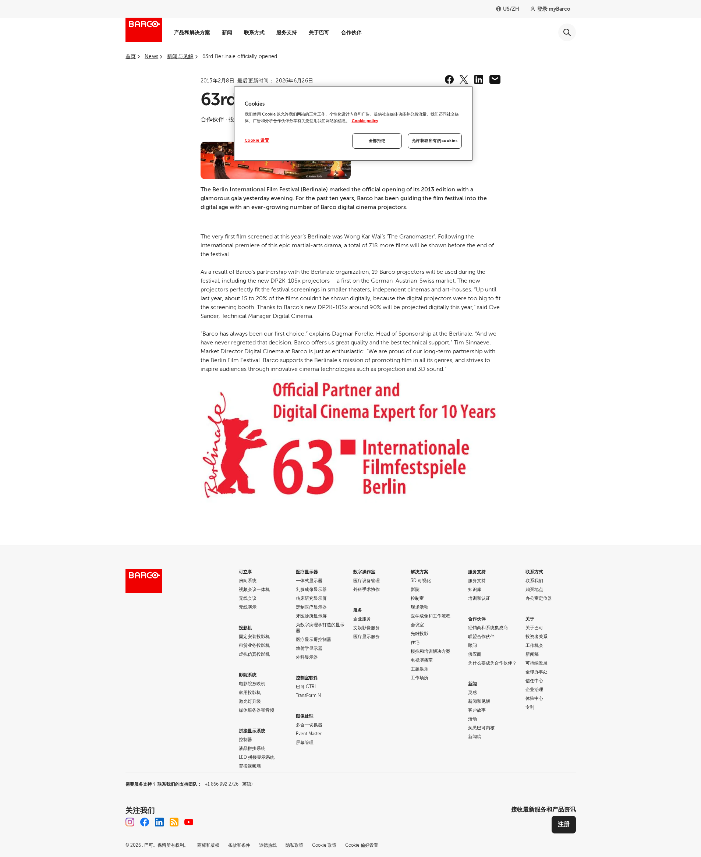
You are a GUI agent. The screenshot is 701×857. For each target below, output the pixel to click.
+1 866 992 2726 (228, 784)
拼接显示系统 (252, 730)
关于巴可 (319, 32)
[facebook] (449, 79)
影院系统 (247, 674)
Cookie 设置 (257, 140)
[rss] (174, 822)
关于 (529, 618)
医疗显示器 (307, 571)
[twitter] (464, 79)
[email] (495, 79)
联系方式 (254, 32)
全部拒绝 (377, 140)
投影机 (245, 627)
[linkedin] (478, 79)
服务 (357, 610)
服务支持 (286, 32)
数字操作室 (364, 571)
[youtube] (188, 822)
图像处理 (305, 716)
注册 (564, 824)
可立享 (245, 571)
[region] (353, 123)
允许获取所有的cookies (435, 140)
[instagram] (129, 822)
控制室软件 (307, 677)
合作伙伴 (351, 32)
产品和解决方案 (192, 32)
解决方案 (419, 571)
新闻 (227, 32)
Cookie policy (365, 120)
